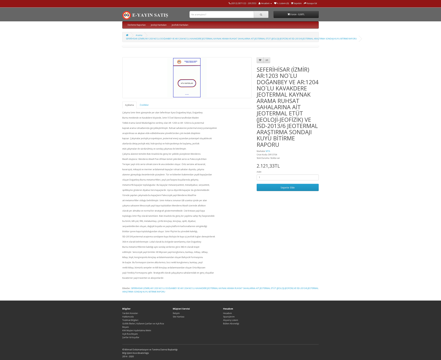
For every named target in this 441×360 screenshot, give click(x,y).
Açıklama (129, 105)
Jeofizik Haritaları (180, 24)
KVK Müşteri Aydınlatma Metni (136, 330)
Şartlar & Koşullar (130, 337)
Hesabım (227, 313)
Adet (259, 171)
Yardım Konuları (130, 313)
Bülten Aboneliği (231, 323)
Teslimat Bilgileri (130, 320)
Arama (139, 35)
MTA (268, 151)
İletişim (176, 313)
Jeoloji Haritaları (159, 24)
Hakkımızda (128, 316)
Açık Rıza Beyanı (130, 333)
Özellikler (144, 105)
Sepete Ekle (288, 187)
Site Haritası (178, 316)
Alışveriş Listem (230, 320)
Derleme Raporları (137, 24)
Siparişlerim (229, 316)
